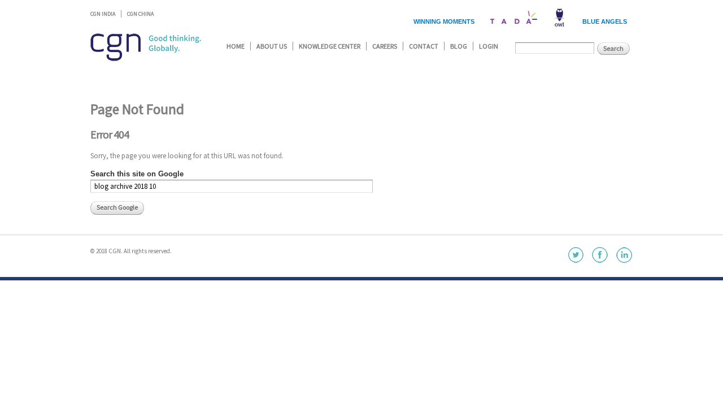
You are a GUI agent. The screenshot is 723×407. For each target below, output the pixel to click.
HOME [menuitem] (236, 46)
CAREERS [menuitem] (384, 46)
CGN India (102, 14)
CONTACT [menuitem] (423, 46)
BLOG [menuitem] (458, 46)
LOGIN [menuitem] (488, 46)
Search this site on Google (137, 174)
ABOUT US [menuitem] (271, 46)
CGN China (140, 14)
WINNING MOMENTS (443, 21)
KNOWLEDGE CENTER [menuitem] (329, 46)
